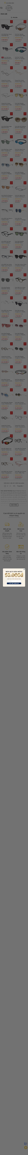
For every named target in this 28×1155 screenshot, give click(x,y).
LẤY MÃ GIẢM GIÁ (14, 583)
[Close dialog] (24, 569)
